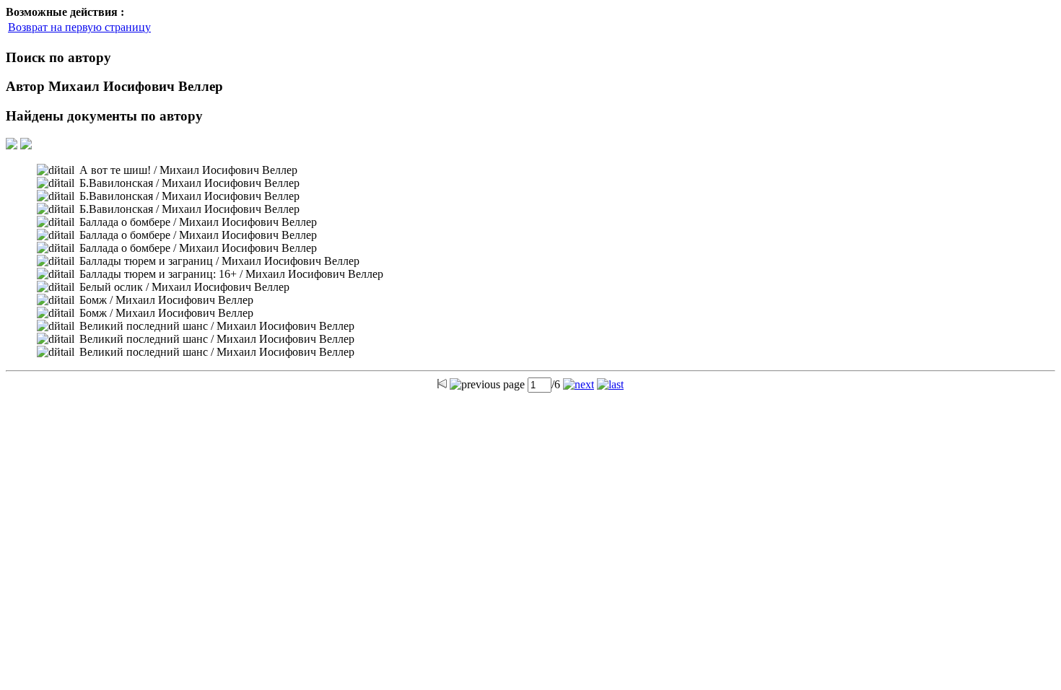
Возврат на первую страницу (79, 27)
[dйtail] (55, 170)
